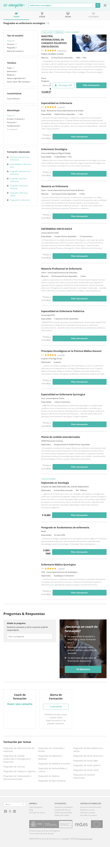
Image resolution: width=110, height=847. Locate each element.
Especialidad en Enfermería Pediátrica (62, 311)
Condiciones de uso (62, 810)
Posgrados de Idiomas (48, 776)
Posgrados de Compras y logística (19, 771)
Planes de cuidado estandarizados (60, 437)
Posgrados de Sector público (87, 765)
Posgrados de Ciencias (14, 766)
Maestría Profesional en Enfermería (61, 268)
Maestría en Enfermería (54, 186)
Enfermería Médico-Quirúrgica (58, 564)
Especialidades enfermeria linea (20, 165)
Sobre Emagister (36, 807)
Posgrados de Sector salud (86, 770)
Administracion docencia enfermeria (20, 158)
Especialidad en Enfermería (56, 103)
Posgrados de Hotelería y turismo (54, 763)
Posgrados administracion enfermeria (20, 172)
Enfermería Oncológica (54, 149)
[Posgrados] (14, 5)
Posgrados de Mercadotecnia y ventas (88, 749)
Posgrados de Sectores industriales (84, 776)
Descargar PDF (65, 85)
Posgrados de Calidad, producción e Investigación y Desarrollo (17, 758)
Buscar (97, 5)
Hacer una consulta (19, 704)
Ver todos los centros (88, 815)
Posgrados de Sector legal (85, 760)
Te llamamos (83, 669)
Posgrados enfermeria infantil (19, 194)
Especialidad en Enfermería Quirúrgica (63, 394)
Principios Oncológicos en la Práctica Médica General (71, 351)
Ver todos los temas (37, 812)
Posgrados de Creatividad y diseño (51, 749)
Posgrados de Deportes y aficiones (50, 757)
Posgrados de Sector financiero (88, 755)
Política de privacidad (63, 812)
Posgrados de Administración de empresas (19, 749)
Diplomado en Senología (55, 482)
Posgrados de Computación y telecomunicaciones (17, 777)
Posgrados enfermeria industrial (19, 187)
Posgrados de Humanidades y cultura (52, 770)
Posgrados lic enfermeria (20, 200)
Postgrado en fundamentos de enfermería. (65, 527)
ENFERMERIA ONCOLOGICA (56, 228)
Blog (31, 810)
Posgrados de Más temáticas (52, 780)
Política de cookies (62, 815)
